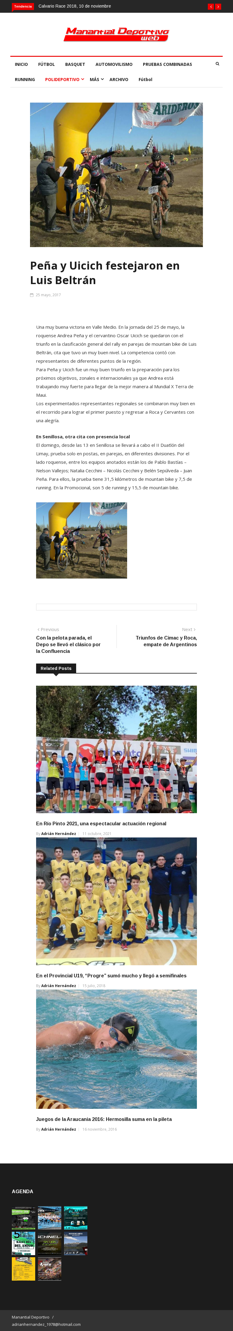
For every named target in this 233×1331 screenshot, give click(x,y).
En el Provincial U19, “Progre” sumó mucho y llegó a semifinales (111, 975)
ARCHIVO (119, 79)
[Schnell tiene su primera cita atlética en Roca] (49, 1253)
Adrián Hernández (58, 833)
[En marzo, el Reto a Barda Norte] (75, 1228)
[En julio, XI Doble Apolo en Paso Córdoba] (49, 1228)
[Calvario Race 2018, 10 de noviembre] (75, 1253)
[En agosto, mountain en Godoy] (23, 1253)
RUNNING (25, 79)
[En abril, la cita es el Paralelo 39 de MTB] (23, 1228)
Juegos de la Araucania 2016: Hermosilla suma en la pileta (104, 1119)
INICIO (21, 64)
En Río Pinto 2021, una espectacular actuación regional (101, 823)
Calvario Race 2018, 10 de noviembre (75, 6)
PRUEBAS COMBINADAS (167, 64)
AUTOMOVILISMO (114, 64)
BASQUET (75, 64)
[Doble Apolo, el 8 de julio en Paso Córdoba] (49, 1279)
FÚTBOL (46, 64)
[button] (211, 7)
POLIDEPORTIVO (62, 79)
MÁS (94, 79)
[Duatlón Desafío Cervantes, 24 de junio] (23, 1279)
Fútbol (145, 79)
